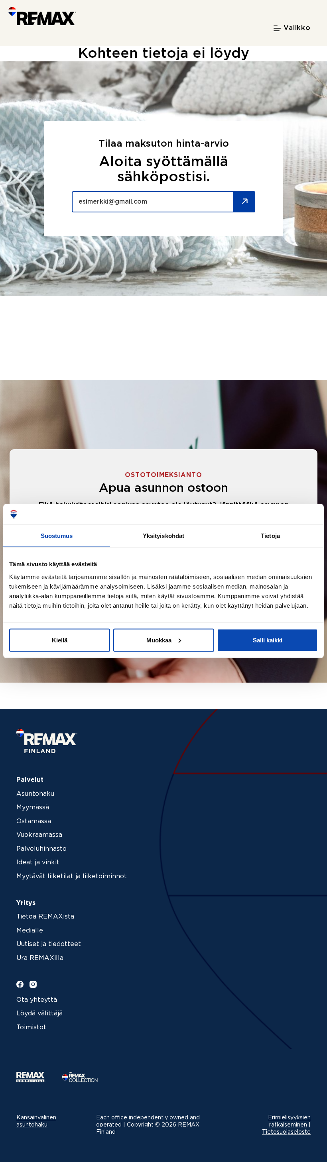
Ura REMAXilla (39, 958)
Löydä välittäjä (39, 1014)
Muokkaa (158, 639)
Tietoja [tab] (270, 535)
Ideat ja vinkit (37, 863)
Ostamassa (33, 821)
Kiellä (59, 639)
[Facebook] (20, 984)
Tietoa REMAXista (45, 917)
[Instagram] (33, 984)
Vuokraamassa (39, 835)
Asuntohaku (35, 794)
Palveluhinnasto (41, 849)
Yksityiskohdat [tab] (163, 535)
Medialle (29, 931)
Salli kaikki (267, 639)
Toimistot (31, 1027)
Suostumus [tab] (57, 535)
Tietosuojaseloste (286, 1132)
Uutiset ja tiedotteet (48, 944)
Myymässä (32, 808)
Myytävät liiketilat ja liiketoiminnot (71, 876)
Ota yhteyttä (36, 1000)
